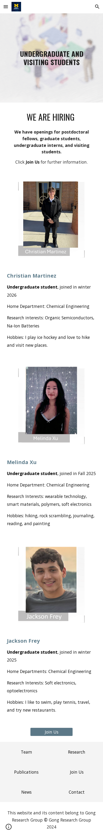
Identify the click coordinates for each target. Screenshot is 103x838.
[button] (5, 6)
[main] (51, 58)
